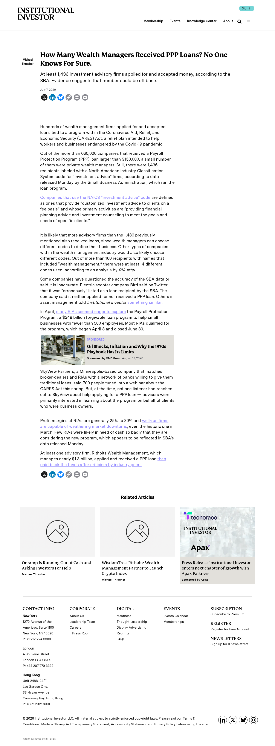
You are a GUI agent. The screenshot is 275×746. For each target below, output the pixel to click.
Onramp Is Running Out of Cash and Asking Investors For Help (56, 565)
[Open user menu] (249, 20)
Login (53, 738)
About (228, 21)
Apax (204, 579)
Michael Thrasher (33, 574)
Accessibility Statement (129, 724)
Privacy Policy (165, 724)
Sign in (246, 8)
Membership (153, 21)
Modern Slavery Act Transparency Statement (75, 724)
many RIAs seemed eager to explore (91, 311)
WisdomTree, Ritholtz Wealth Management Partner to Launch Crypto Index (132, 568)
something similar (144, 302)
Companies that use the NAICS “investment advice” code (95, 197)
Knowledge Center (202, 21)
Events (175, 21)
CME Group (113, 358)
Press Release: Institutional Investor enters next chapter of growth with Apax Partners (216, 568)
